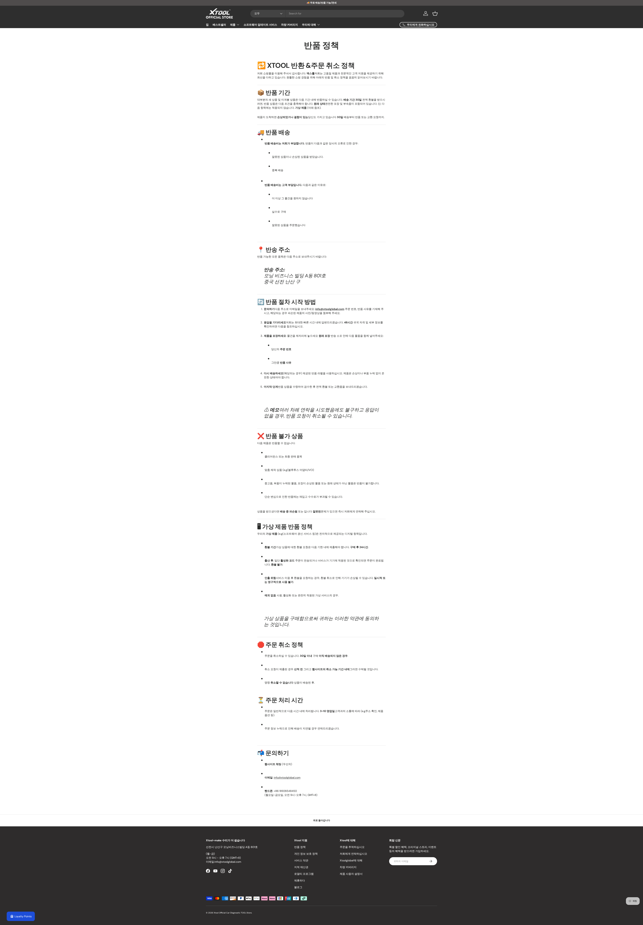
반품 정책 (300, 847)
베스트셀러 (219, 24)
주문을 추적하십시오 (352, 847)
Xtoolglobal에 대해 (351, 860)
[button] (435, 13)
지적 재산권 (301, 867)
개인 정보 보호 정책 (306, 854)
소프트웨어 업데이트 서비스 (260, 24)
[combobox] (327, 13)
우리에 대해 (309, 24)
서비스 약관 (301, 860)
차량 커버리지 (289, 24)
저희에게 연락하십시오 (353, 854)
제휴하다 (299, 880)
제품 (232, 24)
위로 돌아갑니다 (321, 820)
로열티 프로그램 (304, 874)
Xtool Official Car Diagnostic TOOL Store (233, 912)
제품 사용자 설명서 (351, 874)
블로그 (298, 887)
